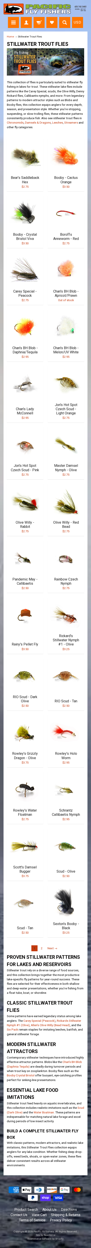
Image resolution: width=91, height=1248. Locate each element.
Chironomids (15, 122)
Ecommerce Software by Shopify (45, 1238)
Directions (69, 1209)
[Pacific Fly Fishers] (45, 9)
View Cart (39, 1215)
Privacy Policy (61, 1220)
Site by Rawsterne (45, 1235)
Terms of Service (32, 1220)
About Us (49, 1209)
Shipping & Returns (65, 1215)
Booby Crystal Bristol (20, 1075)
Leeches (57, 122)
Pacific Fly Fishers (44, 1231)
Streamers (71, 122)
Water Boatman (44, 1112)
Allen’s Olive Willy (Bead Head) (50, 1025)
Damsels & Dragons (38, 122)
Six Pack (12, 1029)
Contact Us (19, 1215)
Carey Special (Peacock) (39, 1020)
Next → (52, 948)
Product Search (26, 1209)
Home (10, 36)
